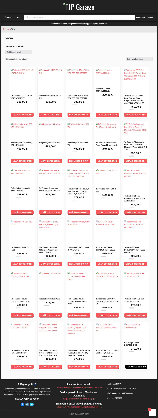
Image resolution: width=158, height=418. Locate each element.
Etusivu (6, 29)
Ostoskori (140, 17)
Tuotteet (7, 17)
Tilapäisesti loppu (136, 367)
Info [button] (18, 17)
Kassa (150, 17)
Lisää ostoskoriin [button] (22, 115)
